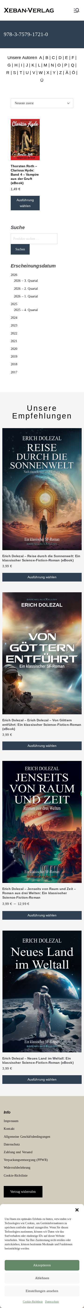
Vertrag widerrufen (23, 1191)
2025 (14, 304)
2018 (14, 364)
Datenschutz (52, 1301)
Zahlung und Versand (18, 1152)
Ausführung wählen (25, 203)
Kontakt (9, 1128)
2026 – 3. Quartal (26, 280)
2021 (14, 341)
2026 (14, 275)
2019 (14, 356)
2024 (14, 317)
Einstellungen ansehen (42, 1291)
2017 (14, 372)
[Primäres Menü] (76, 10)
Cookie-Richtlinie (33, 1301)
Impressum (11, 1121)
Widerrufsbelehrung (17, 1167)
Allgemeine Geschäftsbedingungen (27, 1136)
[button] (77, 1210)
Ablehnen (42, 1278)
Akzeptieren (42, 1265)
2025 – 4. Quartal (26, 310)
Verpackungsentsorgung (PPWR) (26, 1160)
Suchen (20, 249)
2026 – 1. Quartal (26, 296)
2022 (14, 333)
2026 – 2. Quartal (26, 288)
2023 (14, 325)
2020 (14, 349)
